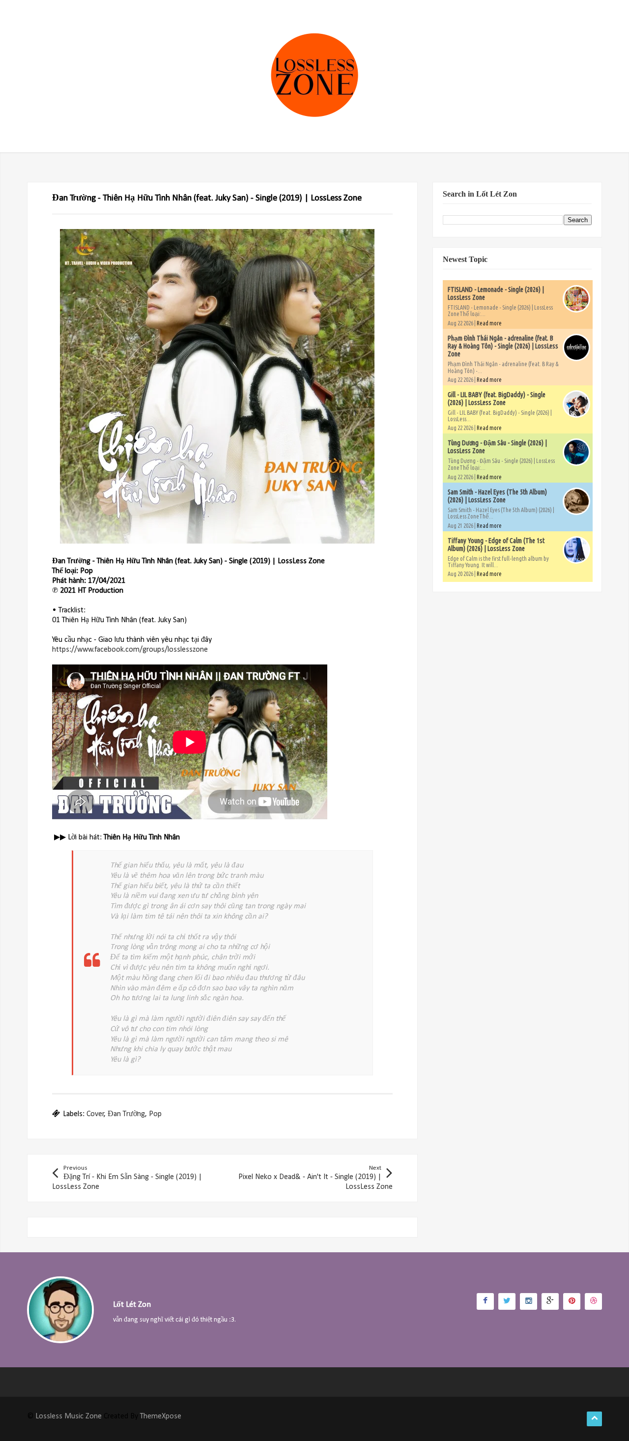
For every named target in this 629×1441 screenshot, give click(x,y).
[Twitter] (506, 1301)
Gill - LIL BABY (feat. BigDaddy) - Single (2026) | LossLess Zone (496, 398)
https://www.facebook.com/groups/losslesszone (130, 650)
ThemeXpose (160, 1416)
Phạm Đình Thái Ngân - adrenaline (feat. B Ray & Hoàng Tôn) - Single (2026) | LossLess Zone (503, 346)
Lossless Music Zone (68, 1416)
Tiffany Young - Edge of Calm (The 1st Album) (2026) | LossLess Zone (496, 544)
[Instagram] (528, 1301)
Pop (155, 1114)
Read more (489, 323)
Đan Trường (126, 1114)
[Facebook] (485, 1301)
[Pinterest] (571, 1301)
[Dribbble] (593, 1301)
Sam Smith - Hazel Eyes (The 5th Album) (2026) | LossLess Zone (497, 496)
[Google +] (550, 1301)
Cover (95, 1114)
